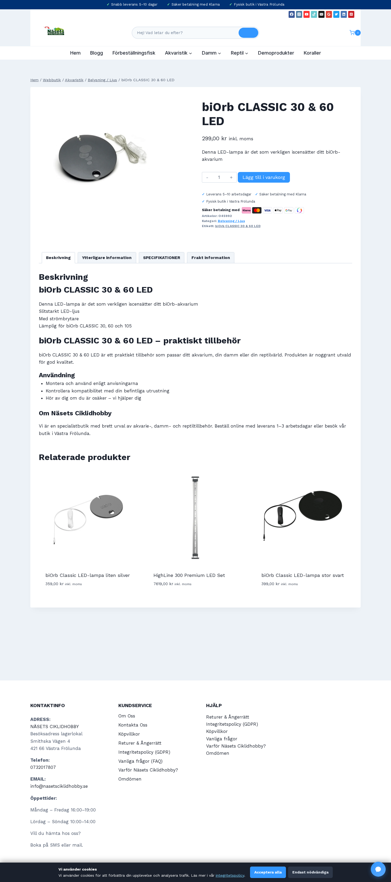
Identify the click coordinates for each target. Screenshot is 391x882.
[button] (378, 869)
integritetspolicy (230, 875)
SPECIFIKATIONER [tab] (161, 257)
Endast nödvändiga (310, 872)
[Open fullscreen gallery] (157, 214)
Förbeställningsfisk (134, 53)
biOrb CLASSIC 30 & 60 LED (238, 226)
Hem (75, 53)
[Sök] (248, 33)
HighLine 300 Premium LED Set (189, 575)
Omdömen (130, 779)
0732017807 (43, 767)
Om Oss (126, 716)
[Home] (34, 80)
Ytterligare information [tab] (107, 257)
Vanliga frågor (221, 738)
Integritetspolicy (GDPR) (144, 752)
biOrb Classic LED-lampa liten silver (87, 575)
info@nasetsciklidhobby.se (59, 786)
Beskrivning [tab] (58, 257)
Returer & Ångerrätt (139, 743)
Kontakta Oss (132, 725)
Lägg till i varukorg (264, 177)
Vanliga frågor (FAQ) (140, 761)
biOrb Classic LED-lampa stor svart (302, 575)
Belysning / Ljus (231, 221)
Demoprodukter (276, 53)
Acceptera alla (268, 872)
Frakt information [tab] (211, 257)
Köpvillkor (129, 734)
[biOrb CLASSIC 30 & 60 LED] (101, 157)
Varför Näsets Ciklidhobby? (148, 770)
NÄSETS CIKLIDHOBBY (54, 726)
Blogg (96, 53)
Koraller (312, 53)
